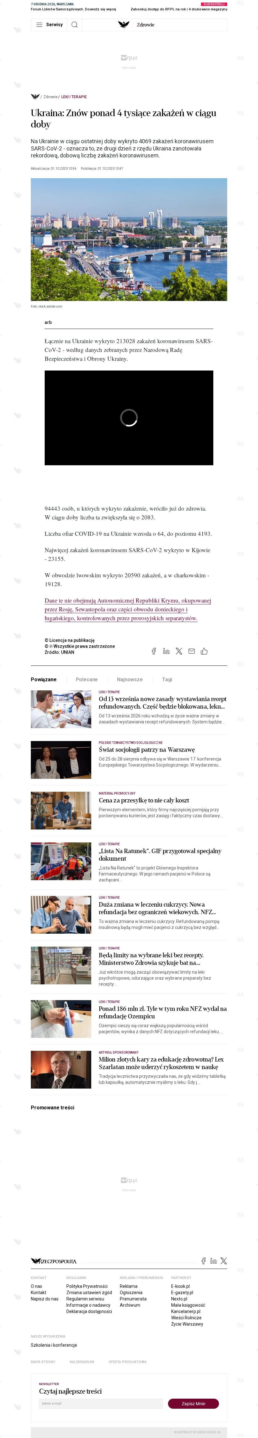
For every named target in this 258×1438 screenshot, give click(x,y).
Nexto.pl (179, 1298)
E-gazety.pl (182, 1292)
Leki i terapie (74, 97)
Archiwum (130, 1305)
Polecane (87, 679)
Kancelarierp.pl (185, 1311)
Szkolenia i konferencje (54, 1345)
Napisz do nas (45, 1298)
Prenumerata (133, 1298)
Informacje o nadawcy (88, 1305)
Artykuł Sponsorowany (118, 1052)
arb (48, 322)
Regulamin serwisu (85, 1298)
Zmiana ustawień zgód (89, 1292)
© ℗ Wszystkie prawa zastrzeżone (80, 646)
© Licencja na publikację (70, 640)
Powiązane (44, 679)
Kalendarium (82, 1362)
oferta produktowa (128, 1362)
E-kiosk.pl (180, 1286)
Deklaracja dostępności (89, 1311)
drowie (145, 25)
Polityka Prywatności (87, 1286)
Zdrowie (50, 97)
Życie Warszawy (187, 1324)
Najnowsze (130, 679)
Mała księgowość (188, 1305)
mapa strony (43, 1362)
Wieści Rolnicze (186, 1317)
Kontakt (38, 1292)
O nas (36, 1286)
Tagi (167, 679)
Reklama (128, 1286)
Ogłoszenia (131, 1292)
